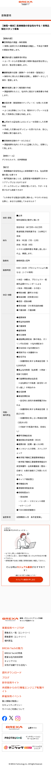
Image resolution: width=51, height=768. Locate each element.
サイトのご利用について (13, 709)
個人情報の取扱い (10, 701)
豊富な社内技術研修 (13, 657)
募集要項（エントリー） (15, 636)
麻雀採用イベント (12, 696)
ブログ (5, 677)
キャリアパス (10, 661)
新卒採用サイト (10, 682)
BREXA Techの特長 (13, 653)
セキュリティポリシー (12, 705)
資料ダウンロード (12, 672)
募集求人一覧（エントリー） (17, 632)
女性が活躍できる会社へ (15, 664)
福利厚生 (8, 640)
